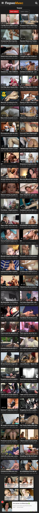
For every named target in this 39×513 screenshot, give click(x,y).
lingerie (7, 243)
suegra (3, 427)
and (27, 73)
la (20, 273)
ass (4, 104)
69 (21, 73)
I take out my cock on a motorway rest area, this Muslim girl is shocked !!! (29, 394)
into (16, 227)
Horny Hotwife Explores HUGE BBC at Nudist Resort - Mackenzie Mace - (10, 241)
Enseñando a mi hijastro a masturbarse (29, 225)
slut (14, 304)
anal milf (16, 135)
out (27, 350)
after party (11, 43)
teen (16, 43)
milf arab (30, 212)
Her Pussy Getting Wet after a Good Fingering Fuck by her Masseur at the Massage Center (29, 425)
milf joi (19, 104)
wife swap (17, 27)
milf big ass (12, 104)
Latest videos (24, 11)
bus (13, 412)
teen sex (34, 227)
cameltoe (15, 120)
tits (24, 350)
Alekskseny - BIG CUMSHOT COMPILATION (10, 72)
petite (2, 243)
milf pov (35, 89)
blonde (3, 89)
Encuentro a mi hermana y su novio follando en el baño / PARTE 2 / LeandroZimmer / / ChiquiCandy (29, 256)
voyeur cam (30, 27)
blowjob (22, 381)
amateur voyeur (12, 166)
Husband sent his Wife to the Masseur (29, 210)
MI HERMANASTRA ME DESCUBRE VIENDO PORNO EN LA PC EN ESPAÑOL (29, 471)
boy (27, 442)
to (20, 27)
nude (5, 350)
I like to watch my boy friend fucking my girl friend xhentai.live (29, 441)
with (2, 43)
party (12, 196)
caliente (3, 366)
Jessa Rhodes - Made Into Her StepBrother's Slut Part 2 (29, 364)
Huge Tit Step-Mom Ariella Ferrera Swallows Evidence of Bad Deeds (29, 87)
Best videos (14, 11)
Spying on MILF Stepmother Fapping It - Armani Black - (29, 102)
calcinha (8, 58)
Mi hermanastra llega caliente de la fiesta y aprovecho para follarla (10, 364)
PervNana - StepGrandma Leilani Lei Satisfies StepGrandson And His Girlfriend (10, 210)
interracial (24, 319)
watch (24, 442)
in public (32, 350)
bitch (17, 304)
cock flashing (30, 396)
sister (2, 227)
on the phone (35, 73)
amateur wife (15, 473)
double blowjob (31, 166)
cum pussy (26, 366)
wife (12, 27)
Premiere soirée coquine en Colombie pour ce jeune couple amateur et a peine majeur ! (10, 441)
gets (21, 196)
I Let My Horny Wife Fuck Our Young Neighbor (10, 25)
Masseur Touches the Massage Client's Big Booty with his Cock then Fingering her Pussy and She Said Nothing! (29, 148)
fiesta (12, 366)
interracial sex (16, 335)
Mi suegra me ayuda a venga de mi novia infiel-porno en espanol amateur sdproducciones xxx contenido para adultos (10, 425)
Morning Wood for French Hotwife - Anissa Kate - (29, 179)
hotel (21, 289)
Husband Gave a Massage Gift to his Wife (29, 25)
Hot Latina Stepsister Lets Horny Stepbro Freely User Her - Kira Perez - (29, 302)
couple (3, 442)
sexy (15, 289)
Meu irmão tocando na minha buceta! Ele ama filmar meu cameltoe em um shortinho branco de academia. (10, 118)
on (29, 73)
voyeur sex (9, 319)
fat (33, 120)
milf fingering (16, 150)
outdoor (6, 273)
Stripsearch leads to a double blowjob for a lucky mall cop (29, 164)
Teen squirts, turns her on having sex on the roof (29, 333)
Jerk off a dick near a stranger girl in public (10, 456)
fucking (3, 196)
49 (21, 241)
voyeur (24, 27)
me (2, 58)
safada (3, 181)
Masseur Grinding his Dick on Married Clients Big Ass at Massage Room (10, 102)
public (8, 196)
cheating (16, 319)
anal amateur (8, 135)
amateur (3, 166)
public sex (16, 396)
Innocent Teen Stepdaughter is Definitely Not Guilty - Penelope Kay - (29, 133)
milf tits (34, 104)
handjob (26, 304)
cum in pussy (35, 366)
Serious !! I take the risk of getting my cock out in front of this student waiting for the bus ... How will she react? (10, 410)
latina (29, 258)
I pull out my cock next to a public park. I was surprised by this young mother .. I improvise (10, 394)
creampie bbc (16, 258)
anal (2, 135)
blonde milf (9, 89)
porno (17, 427)
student (9, 412)
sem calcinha (16, 58)
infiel (13, 427)
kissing (12, 243)
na (1, 120)
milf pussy (7, 27)
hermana (24, 258)
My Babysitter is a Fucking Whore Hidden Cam (10, 302)
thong (2, 473)
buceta (5, 120)
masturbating (27, 120)
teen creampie (28, 135)
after (5, 43)
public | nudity (32, 412)
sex (22, 227)
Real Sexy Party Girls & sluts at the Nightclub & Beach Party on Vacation (10, 287)
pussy (17, 412)
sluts (2, 289)
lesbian (14, 212)
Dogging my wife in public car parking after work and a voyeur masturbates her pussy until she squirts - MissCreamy (29, 410)
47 (1, 164)
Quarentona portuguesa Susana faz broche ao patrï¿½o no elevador (29, 379)
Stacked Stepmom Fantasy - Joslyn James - (29, 41)
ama (9, 120)
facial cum (8, 212)
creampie (23, 43)
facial (2, 212)
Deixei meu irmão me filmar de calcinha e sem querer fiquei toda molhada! (10, 56)
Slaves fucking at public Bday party (10, 195)
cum (23, 273)
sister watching (9, 227)
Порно (10, 3)
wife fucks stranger (10, 381)
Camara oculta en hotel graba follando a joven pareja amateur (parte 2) (29, 287)
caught (22, 58)
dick (2, 458)
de (4, 58)
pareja (26, 289)
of (20, 89)
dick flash (15, 458)
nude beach (11, 350)
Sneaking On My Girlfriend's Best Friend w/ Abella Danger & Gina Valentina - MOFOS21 (29, 456)
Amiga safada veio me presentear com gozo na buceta (10, 179)
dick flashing (8, 458)
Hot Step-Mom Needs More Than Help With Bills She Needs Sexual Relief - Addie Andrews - (10, 87)
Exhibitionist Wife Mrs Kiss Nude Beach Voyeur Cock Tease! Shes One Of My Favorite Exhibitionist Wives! (10, 471)
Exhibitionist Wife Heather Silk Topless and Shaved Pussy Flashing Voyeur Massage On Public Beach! (10, 271)
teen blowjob (28, 458)
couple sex (9, 442)
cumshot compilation (13, 73)
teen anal (32, 335)
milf (2, 27)
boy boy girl (32, 442)
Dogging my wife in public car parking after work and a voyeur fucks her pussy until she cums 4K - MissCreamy (10, 379)
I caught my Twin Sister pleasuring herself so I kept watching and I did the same (29, 56)
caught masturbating (31, 58)
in (29, 350)
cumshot (3, 73)
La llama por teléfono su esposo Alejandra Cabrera (29, 271)
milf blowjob (29, 89)
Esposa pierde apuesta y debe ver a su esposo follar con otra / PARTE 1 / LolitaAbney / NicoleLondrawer (10, 333)
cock (5, 396)
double (24, 166)
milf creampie (34, 43)
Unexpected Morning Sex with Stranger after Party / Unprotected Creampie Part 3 (10, 41)
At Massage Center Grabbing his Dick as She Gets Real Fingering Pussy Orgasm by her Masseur (10, 148)
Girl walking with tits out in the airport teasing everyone (29, 348)
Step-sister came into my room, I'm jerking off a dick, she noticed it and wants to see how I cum (10, 225)
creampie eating (32, 181)
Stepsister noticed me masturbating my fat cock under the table (29, 118)
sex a (26, 227)
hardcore (17, 196)
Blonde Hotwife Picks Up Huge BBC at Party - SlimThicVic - (10, 256)
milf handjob (8, 150)
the (23, 212)
